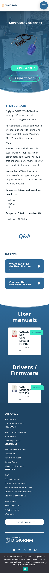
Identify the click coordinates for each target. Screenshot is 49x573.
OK (25, 569)
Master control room (14, 466)
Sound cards (10, 436)
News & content (12, 510)
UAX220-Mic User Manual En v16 (24, 338)
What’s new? (10, 501)
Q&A (7, 475)
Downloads (25, 68)
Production (10, 453)
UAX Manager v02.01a (25, 390)
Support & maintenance (16, 483)
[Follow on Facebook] (19, 549)
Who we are (10, 419)
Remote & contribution (15, 449)
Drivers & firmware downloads (19, 491)
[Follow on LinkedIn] (13, 549)
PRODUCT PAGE (24, 78)
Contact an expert (24, 522)
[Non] (45, 563)
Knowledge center (13, 505)
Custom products (13, 440)
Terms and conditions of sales (18, 487)
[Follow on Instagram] (35, 549)
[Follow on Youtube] (30, 549)
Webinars (9, 514)
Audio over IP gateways (15, 432)
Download (36, 332)
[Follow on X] (24, 549)
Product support (12, 479)
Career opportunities (14, 423)
